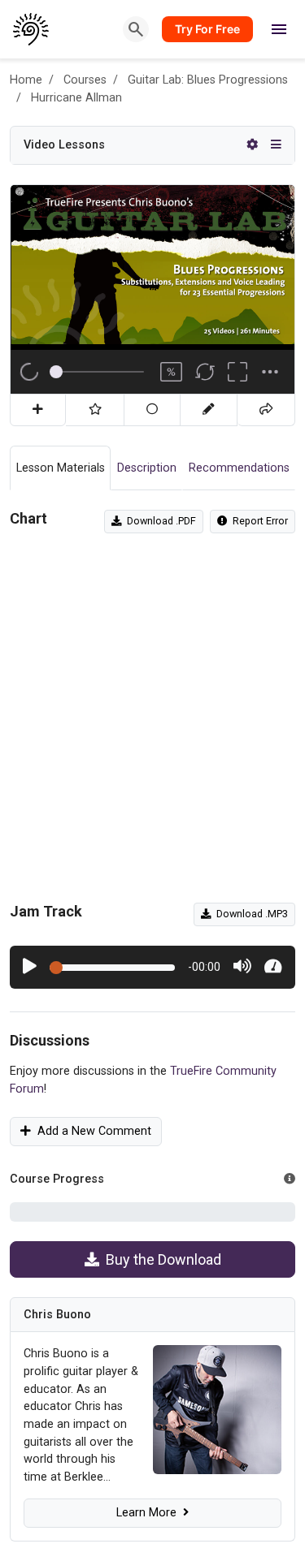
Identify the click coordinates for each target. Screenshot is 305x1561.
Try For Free (207, 29)
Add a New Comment (91, 1131)
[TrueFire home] (31, 29)
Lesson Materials (60, 468)
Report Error (258, 521)
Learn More (149, 1513)
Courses (85, 80)
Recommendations (239, 468)
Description (146, 468)
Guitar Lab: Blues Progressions (208, 80)
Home (26, 80)
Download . (159, 521)
